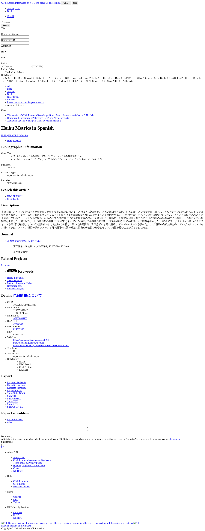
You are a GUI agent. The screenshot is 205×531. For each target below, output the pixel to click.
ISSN (3, 51)
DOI (3, 57)
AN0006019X (20, 318)
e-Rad (20, 81)
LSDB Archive (59, 81)
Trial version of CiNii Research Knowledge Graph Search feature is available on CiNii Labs (50, 115)
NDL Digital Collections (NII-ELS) (82, 78)
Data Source (7, 75)
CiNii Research (20, 481)
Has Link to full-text (14, 72)
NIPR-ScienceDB (94, 81)
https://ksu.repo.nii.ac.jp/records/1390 (31, 340)
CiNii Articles (143, 78)
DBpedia (197, 78)
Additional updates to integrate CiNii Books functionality (34, 120)
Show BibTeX (14, 398)
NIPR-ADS (76, 81)
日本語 (10, 16)
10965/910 (18, 323)
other (9, 422)
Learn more (175, 439)
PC (2, 447)
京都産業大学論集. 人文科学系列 (24, 240)
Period (4, 63)
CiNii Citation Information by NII (17, 3)
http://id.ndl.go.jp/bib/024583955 (28, 342)
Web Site (24, 135)
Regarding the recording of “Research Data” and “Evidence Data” (38, 118)
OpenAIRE (113, 81)
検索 (75, 3)
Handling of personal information (29, 465)
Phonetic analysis (15, 288)
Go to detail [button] (39, 3)
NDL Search (55, 78)
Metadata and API (21, 486)
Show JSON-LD (15, 406)
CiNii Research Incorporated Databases (32, 460)
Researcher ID (8, 40)
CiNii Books (160, 78)
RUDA (106, 78)
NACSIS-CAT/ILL (179, 78)
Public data (127, 81)
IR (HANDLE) (12, 135)
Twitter (16, 502)
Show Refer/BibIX (16, 393)
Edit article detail (15, 419)
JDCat (117, 78)
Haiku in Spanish (15, 277)
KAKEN (9, 81)
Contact (17, 468)
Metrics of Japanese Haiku (19, 283)
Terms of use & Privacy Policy (27, 463)
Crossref (28, 78)
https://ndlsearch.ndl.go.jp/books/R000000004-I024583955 (41, 345)
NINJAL (128, 78)
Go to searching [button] (52, 3)
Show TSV (12, 401)
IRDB (17, 78)
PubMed (43, 81)
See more (5, 265)
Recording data (14, 286)
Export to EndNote (16, 385)
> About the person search (31, 102)
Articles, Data (13, 8)
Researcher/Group (9, 34)
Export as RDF (14, 390)
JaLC (7, 78)
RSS (15, 499)
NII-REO (17, 518)
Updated (17, 497)
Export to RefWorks (16, 382)
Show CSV (12, 404)
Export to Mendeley (16, 388)
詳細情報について (27, 295)
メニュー (66, 3)
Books (10, 11)
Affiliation (6, 46)
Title (3, 28)
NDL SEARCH (15, 196)
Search (5, 25)
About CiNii (19, 457)
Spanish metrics (14, 280)
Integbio (31, 81)
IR (2, 135)
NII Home (18, 471)
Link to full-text (8, 69)
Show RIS (12, 396)
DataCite (40, 78)
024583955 (18, 329)
